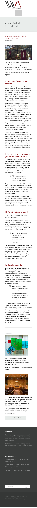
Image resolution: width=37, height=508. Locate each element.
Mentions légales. (10, 500)
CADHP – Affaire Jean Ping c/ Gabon (18, 470)
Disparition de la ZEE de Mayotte (17, 460)
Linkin (25, 500)
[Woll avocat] (13, 5)
